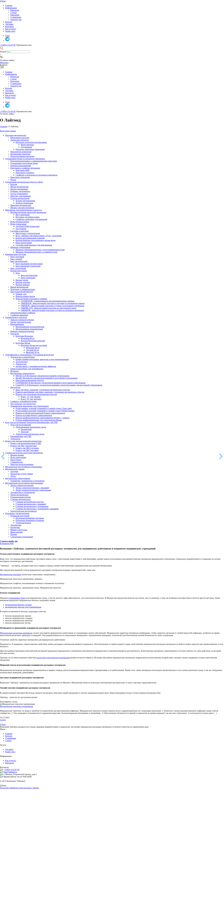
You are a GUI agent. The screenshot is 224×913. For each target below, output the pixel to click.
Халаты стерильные (24, 203)
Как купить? (10, 29)
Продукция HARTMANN (21, 292)
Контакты (9, 26)
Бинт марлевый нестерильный (29, 264)
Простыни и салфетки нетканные (25, 168)
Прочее (13, 534)
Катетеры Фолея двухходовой (34, 345)
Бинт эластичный (18, 268)
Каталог (8, 22)
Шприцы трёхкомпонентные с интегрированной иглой (40, 250)
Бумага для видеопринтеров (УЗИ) (25, 443)
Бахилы (13, 184)
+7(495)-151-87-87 (8, 45)
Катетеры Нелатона (24, 336)
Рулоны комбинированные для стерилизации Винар (39, 420)
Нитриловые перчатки (20, 154)
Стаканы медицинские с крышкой (31, 504)
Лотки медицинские (19, 495)
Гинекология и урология (16, 317)
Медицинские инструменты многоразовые (24, 483)
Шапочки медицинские (20, 205)
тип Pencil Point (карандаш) (28, 226)
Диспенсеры (15, 525)
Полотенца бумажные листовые (30, 518)
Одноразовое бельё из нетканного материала (25, 159)
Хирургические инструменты (23, 511)
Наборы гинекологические (22, 331)
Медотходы (15, 387)
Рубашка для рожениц (20, 191)
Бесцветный (26, 429)
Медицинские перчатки (10, 574)
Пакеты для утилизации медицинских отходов (36, 394)
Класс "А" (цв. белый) (30, 397)
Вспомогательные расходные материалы (28, 212)
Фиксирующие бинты (25, 296)
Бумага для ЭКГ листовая (27, 450)
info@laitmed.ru (10, 772)
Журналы (14, 371)
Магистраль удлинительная (28, 233)
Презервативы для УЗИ (20, 436)
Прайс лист (10, 752)
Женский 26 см (32, 352)
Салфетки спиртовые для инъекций (31, 219)
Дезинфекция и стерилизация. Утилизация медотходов (29, 355)
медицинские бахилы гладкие (18, 605)
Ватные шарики (23, 285)
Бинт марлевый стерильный (28, 266)
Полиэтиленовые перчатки (22, 156)
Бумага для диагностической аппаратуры (23, 441)
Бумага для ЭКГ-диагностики (23, 446)
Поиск (3, 52)
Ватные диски (22, 280)
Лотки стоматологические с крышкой (32, 488)
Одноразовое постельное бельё (24, 163)
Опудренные (26, 147)
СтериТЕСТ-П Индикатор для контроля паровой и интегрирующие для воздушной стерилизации (59, 385)
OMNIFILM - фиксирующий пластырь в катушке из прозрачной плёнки (53, 303)
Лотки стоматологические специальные (33, 490)
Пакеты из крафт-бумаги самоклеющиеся (34, 415)
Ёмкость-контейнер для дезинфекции (26, 369)
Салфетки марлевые (19, 315)
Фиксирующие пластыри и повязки (31, 299)
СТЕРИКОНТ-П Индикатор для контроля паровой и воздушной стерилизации (51, 383)
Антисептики (22, 362)
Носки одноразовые (19, 189)
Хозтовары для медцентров (17, 513)
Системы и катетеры (19, 231)
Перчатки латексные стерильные (30, 149)
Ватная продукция (18, 271)
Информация (11, 8)
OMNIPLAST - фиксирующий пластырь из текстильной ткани (48, 308)
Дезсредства (21, 364)
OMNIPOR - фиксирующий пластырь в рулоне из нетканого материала (52, 310)
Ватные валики (17, 455)
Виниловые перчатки (19, 138)
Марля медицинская (19, 287)
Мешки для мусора (18, 530)
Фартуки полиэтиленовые (22, 464)
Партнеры (14, 15)
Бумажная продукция (19, 516)
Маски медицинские (19, 187)
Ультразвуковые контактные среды (31, 427)
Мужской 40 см (27, 338)
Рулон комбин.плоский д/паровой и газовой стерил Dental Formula (45, 411)
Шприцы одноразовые (20, 247)
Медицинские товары (14, 469)
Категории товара (8, 131)
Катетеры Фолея (23, 343)
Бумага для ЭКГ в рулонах (27, 448)
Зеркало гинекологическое (22, 320)
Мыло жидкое (16, 532)
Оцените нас (16, 19)
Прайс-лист (10, 31)
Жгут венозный (22, 215)
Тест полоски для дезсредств (23, 404)
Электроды (15, 439)
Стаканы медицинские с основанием (32, 506)
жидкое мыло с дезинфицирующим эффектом (36, 366)
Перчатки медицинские (15, 135)
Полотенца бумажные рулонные (30, 520)
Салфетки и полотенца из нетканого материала (36, 175)
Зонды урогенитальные (20, 322)
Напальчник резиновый (20, 152)
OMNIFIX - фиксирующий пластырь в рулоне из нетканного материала (52, 306)
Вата (18, 273)
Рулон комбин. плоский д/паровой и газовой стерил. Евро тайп (44, 408)
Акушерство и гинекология (22, 492)
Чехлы (13, 180)
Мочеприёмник (17, 324)
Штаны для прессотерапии (22, 208)
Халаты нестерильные (25, 201)
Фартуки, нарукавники (20, 196)
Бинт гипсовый (17, 257)
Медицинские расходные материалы (16, 633)
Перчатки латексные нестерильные (31, 142)
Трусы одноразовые (19, 194)
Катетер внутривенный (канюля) (30, 238)
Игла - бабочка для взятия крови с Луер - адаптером (38, 236)
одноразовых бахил (17, 598)
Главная (8, 5)
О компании (15, 17)
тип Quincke (21, 229)
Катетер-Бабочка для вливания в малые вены (35, 240)
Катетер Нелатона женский (33, 341)
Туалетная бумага (23, 523)
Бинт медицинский (18, 261)
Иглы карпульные (18, 457)
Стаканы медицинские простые (30, 502)
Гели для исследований (20, 425)
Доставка (9, 24)
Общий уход (21, 294)
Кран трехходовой (24, 243)
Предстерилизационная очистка (30, 380)
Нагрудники (15, 460)
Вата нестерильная (29, 275)
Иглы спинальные (18, 224)
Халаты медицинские (20, 198)
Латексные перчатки (19, 140)
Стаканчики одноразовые (21, 537)
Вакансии (14, 10)
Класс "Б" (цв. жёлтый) (31, 399)
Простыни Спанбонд (25, 173)
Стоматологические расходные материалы (24, 453)
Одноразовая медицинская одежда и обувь (24, 182)
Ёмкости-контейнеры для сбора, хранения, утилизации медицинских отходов (50, 392)
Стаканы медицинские (20, 499)
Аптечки (14, 471)
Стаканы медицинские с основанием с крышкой (37, 509)
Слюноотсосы (16, 462)
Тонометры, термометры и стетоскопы (27, 481)
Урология (14, 334)
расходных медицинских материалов (53, 658)
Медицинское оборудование (17, 478)
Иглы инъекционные (19, 222)
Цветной (25, 432)
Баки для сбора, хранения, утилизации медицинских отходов (43, 390)
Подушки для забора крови (28, 217)
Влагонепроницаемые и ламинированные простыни (33, 161)
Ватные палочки (23, 282)
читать (3, 720)
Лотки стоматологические (22, 485)
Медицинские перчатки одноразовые (16, 706)
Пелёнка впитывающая (20, 166)
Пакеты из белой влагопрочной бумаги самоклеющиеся (40, 413)
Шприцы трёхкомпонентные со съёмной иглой (36, 252)
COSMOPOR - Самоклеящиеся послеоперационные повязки (47, 301)
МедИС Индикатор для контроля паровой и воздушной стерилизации (47, 378)
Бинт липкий (16, 259)
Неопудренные (27, 145)
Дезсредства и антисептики (22, 357)
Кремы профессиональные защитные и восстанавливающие (42, 359)
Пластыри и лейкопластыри (22, 289)
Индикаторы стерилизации (22, 373)
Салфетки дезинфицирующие (23, 401)
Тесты (13, 476)
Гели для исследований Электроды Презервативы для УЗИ (31, 422)
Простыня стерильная (20, 177)
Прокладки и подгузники (21, 474)
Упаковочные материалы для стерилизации (29, 406)
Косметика (15, 527)
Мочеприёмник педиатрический (30, 327)
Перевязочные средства (15, 254)
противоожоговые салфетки (22, 313)
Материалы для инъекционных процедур (23, 210)
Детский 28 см (32, 350)
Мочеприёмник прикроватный (29, 329)
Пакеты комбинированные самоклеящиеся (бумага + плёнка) (42, 418)
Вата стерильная (28, 278)
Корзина (4, 62)
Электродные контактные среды (30, 434)
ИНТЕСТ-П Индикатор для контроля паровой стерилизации (42, 376)
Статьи (13, 12)
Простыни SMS (22, 170)
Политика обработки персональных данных (19, 788)
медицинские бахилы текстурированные (23, 607)
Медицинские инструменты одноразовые (23, 467)
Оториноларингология (20, 497)
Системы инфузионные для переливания (34, 245)
